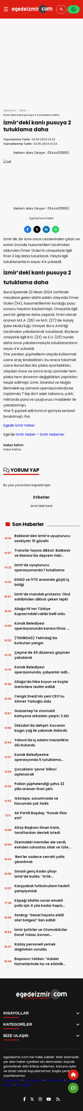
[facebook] (24, 1099)
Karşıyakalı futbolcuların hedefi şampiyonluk (41, 888)
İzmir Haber (26, 434)
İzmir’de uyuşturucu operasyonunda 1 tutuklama (39, 567)
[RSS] (58, 1099)
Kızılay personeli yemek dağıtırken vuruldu (35, 947)
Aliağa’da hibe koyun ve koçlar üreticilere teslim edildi (41, 684)
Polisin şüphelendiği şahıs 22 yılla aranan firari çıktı (39, 786)
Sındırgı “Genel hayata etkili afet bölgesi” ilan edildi (39, 917)
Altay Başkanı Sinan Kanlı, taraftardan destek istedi (37, 830)
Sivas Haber (33, 1080)
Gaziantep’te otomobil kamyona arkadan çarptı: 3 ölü (41, 713)
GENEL (23, 110)
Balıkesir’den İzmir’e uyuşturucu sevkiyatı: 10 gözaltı (42, 538)
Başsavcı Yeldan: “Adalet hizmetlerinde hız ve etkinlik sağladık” (38, 961)
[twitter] (32, 1099)
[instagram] (40, 1099)
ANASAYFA (9, 110)
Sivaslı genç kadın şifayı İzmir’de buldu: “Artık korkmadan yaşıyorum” (35, 874)
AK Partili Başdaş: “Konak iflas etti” (40, 815)
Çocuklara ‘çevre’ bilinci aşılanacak (35, 772)
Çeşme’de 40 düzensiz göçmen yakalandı (42, 655)
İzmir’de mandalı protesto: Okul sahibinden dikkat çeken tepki (42, 597)
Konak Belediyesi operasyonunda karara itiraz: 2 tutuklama (41, 626)
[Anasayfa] (73, 1074)
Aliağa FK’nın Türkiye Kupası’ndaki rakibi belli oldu (39, 611)
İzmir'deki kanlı (41, 506)
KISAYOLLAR (16, 1013)
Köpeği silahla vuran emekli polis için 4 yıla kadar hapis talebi (38, 903)
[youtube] (48, 1099)
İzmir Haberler (52, 434)
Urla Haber (24, 1085)
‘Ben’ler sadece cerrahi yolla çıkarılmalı (39, 859)
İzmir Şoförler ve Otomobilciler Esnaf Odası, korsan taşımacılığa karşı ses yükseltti (41, 932)
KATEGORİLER (17, 1024)
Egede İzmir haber (19, 425)
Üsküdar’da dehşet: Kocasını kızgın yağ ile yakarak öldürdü (40, 728)
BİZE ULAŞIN (15, 1035)
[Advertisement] (41, 62)
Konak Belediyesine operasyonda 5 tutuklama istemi (37, 757)
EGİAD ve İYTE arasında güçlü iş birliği (41, 582)
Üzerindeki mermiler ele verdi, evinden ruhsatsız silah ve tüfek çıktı (42, 845)
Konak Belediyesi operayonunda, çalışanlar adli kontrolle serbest (40, 670)
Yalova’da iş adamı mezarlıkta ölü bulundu (41, 742)
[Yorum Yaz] (73, 1088)
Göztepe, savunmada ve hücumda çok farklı (36, 801)
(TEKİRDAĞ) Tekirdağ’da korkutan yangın (35, 640)
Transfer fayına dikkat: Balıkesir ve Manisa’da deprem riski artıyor (42, 553)
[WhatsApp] (74, 9)
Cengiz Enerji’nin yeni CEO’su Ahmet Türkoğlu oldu (39, 699)
